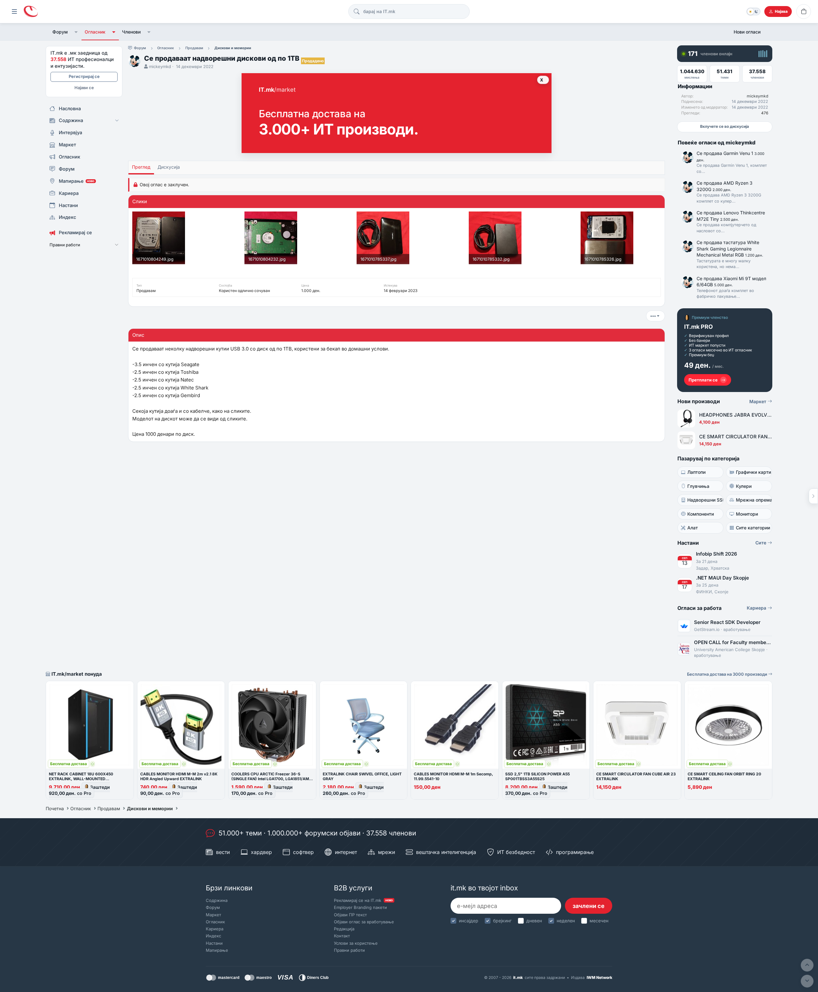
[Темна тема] (753, 11)
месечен (599, 920)
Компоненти (700, 514)
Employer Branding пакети (360, 907)
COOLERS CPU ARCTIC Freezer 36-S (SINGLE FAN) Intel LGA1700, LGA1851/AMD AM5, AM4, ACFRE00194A (271, 779)
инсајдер (468, 920)
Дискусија (169, 167)
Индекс (213, 935)
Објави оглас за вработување (364, 921)
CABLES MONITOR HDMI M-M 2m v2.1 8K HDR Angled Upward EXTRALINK (179, 776)
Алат (692, 527)
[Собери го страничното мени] (14, 11)
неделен (566, 920)
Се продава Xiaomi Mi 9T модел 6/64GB (731, 282)
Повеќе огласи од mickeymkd (716, 142)
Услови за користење (356, 943)
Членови (131, 32)
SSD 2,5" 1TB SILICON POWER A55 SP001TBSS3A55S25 (537, 776)
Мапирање (217, 950)
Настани (214, 943)
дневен (534, 920)
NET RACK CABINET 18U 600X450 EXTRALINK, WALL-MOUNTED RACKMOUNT (81, 779)
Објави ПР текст (350, 914)
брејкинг (502, 920)
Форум (60, 32)
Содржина (217, 900)
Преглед (141, 167)
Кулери (744, 486)
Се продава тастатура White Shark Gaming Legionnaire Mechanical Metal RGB (730, 249)
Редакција (344, 928)
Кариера (757, 608)
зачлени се (589, 906)
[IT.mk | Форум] (31, 12)
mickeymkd (160, 66)
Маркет (758, 401)
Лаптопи (696, 472)
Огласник (95, 32)
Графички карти (753, 472)
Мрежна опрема (754, 500)
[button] (76, 32)
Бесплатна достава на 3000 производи (727, 674)
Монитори (747, 514)
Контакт (342, 935)
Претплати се (703, 379)
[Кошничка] (803, 11)
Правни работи (349, 950)
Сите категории (753, 527)
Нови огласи (747, 32)
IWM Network (599, 977)
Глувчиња (698, 486)
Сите (761, 542)
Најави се (84, 87)
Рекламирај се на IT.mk (363, 900)
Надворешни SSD (705, 500)
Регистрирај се (84, 76)
